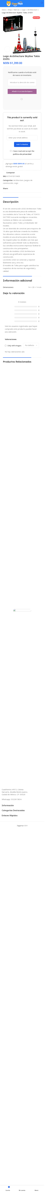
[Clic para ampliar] (7, 49)
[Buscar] (32, 3)
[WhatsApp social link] (21, 188)
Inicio (4, 10)
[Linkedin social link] (18, 188)
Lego (23, 10)
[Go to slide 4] (24, 51)
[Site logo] (14, 3)
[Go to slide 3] (22, 51)
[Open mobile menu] (3, 3)
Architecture (32, 10)
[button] (5, 34)
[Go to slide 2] (19, 51)
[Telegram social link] (23, 188)
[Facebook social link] (9, 188)
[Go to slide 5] (26, 51)
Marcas (17, 10)
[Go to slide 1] (17, 51)
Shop (10, 10)
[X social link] (12, 188)
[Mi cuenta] (36, 3)
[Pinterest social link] (15, 188)
